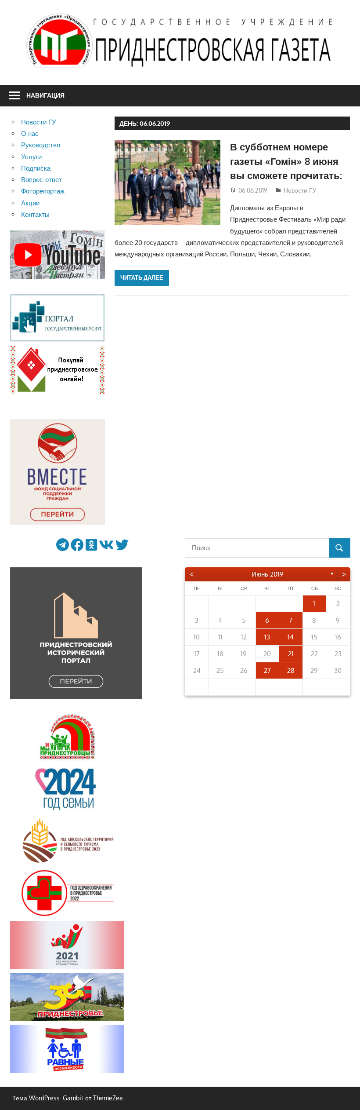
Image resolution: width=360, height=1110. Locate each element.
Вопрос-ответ (41, 179)
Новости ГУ (300, 190)
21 (291, 654)
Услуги (31, 157)
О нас (30, 133)
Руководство (40, 145)
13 (267, 637)
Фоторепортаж (43, 191)
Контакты (35, 214)
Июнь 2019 (268, 574)
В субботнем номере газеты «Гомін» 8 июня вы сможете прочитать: (286, 160)
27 (267, 670)
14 (291, 637)
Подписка (35, 168)
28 (291, 670)
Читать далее (141, 277)
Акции (30, 203)
